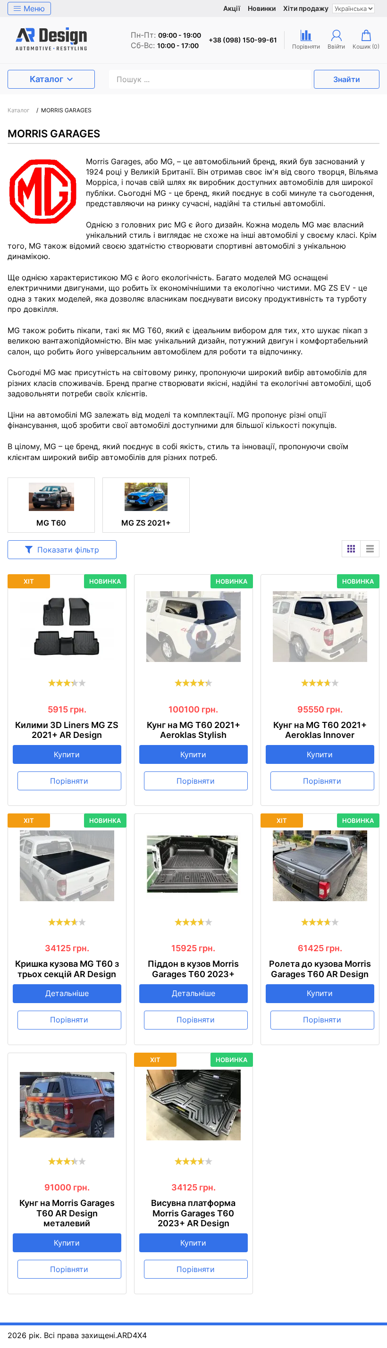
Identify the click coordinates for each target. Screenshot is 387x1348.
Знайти (346, 79)
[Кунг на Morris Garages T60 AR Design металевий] (67, 1105)
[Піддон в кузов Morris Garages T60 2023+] (193, 866)
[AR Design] (51, 40)
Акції (231, 8)
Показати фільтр (68, 549)
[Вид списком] (370, 548)
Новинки (262, 8)
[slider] (67, 683)
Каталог (46, 79)
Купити (67, 754)
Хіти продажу (305, 8)
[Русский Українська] (353, 8)
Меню (34, 8)
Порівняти (69, 781)
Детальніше (67, 993)
